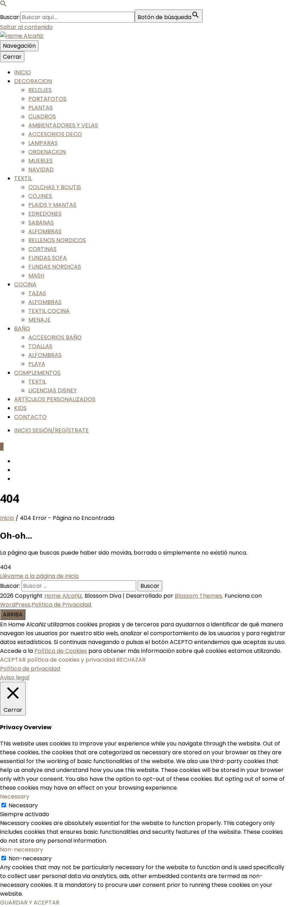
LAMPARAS (43, 143)
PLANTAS (40, 108)
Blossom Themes (198, 596)
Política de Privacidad (61, 605)
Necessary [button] (14, 796)
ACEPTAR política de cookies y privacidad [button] (57, 660)
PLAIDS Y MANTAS (52, 205)
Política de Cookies (60, 651)
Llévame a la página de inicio (39, 576)
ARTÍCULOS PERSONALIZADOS (54, 399)
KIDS (20, 408)
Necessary (23, 805)
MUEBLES (40, 161)
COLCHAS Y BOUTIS (54, 187)
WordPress (15, 605)
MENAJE (39, 320)
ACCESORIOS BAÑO (55, 337)
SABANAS (41, 222)
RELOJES (40, 90)
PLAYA (36, 364)
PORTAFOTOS (47, 99)
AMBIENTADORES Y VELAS (63, 125)
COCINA (25, 284)
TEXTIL (23, 178)
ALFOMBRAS (45, 231)
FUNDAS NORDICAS (54, 267)
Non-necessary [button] (21, 849)
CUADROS (42, 116)
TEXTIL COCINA (49, 311)
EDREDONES (45, 214)
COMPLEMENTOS (37, 373)
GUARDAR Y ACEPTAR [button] (29, 903)
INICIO (22, 72)
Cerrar (12, 57)
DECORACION (33, 81)
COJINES (40, 196)
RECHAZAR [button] (131, 660)
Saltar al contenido (26, 27)
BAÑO (22, 328)
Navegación (19, 46)
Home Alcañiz (63, 596)
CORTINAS (42, 249)
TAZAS (37, 293)
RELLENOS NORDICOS (57, 240)
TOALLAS (40, 346)
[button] (3, 5)
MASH (36, 275)
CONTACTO (30, 417)
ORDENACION (47, 152)
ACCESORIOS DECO (55, 134)
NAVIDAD (41, 169)
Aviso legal (14, 677)
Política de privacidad (30, 669)
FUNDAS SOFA (47, 258)
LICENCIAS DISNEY (52, 390)
